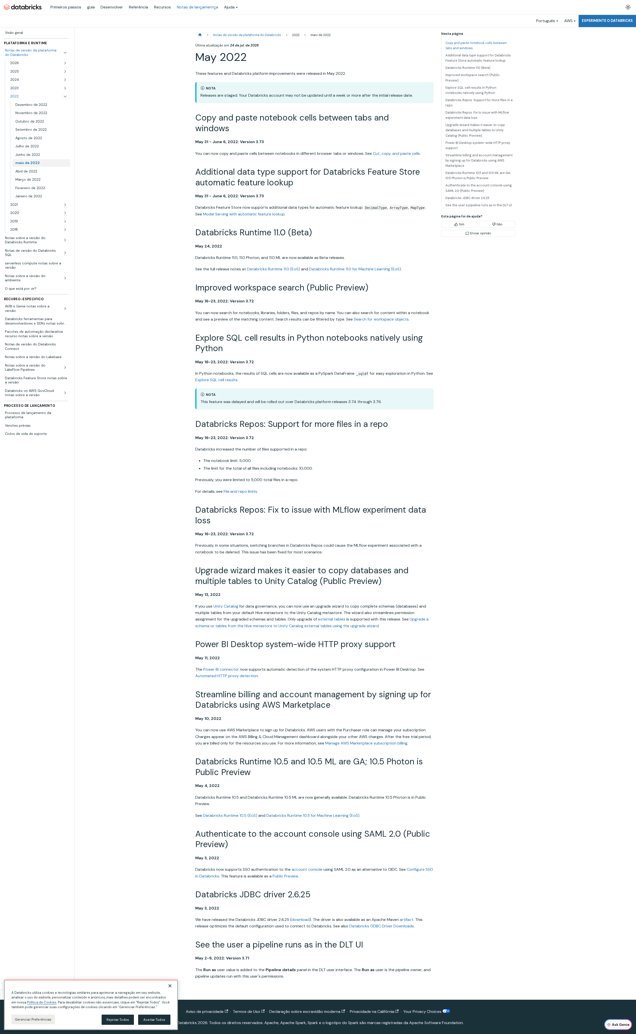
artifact (406, 919)
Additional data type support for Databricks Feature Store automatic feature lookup (478, 58)
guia (91, 7)
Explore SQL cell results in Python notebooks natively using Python (470, 90)
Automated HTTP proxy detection (226, 675)
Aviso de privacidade (205, 1011)
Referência (138, 7)
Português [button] (545, 20)
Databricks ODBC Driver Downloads (381, 926)
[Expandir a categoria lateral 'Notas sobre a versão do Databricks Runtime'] (65, 240)
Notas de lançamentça (197, 7)
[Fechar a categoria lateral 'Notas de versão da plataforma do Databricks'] (65, 52)
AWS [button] (568, 20)
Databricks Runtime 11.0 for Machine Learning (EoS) (355, 269)
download (300, 919)
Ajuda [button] (229, 7)
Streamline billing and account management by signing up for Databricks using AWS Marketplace (479, 160)
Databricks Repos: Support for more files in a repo (479, 102)
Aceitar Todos (154, 1020)
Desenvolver (112, 7)
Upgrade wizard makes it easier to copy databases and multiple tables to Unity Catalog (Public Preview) (475, 130)
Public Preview (285, 876)
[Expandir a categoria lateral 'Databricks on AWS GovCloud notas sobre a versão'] (65, 393)
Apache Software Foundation (436, 1022)
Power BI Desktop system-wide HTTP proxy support (477, 145)
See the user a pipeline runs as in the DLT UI (478, 205)
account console (307, 869)
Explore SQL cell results (216, 379)
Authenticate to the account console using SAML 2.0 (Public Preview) (478, 188)
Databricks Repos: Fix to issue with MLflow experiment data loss (477, 115)
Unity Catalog (225, 606)
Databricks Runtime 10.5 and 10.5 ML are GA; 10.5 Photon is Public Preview (478, 175)
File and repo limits (240, 491)
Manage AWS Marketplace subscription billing (366, 743)
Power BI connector (221, 669)
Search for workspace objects (381, 319)
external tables (331, 619)
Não (500, 224)
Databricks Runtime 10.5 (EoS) (230, 815)
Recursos (162, 7)
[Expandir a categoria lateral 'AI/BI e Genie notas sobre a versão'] (65, 308)
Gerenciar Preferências (33, 1019)
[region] (91, 1005)
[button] (38, 63)
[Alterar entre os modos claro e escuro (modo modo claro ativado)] (628, 7)
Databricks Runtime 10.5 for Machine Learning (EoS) (312, 815)
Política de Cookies (41, 1002)
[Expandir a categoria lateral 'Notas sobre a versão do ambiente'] (65, 278)
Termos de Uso (246, 1011)
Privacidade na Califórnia (372, 1011)
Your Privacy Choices (422, 1011)
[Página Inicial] (200, 35)
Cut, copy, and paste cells (396, 153)
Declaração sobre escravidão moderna (304, 1011)
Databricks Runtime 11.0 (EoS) (273, 269)
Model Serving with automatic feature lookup (244, 214)
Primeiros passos (65, 7)
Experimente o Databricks (607, 20)
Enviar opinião (480, 233)
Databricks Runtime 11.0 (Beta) (467, 68)
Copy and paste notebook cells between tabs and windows (476, 45)
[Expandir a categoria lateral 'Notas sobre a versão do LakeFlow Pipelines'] (65, 367)
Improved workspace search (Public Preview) (472, 77)
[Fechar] (169, 985)
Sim (461, 224)
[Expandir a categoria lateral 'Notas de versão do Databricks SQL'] (65, 253)
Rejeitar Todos (118, 1020)
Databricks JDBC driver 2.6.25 (467, 198)
